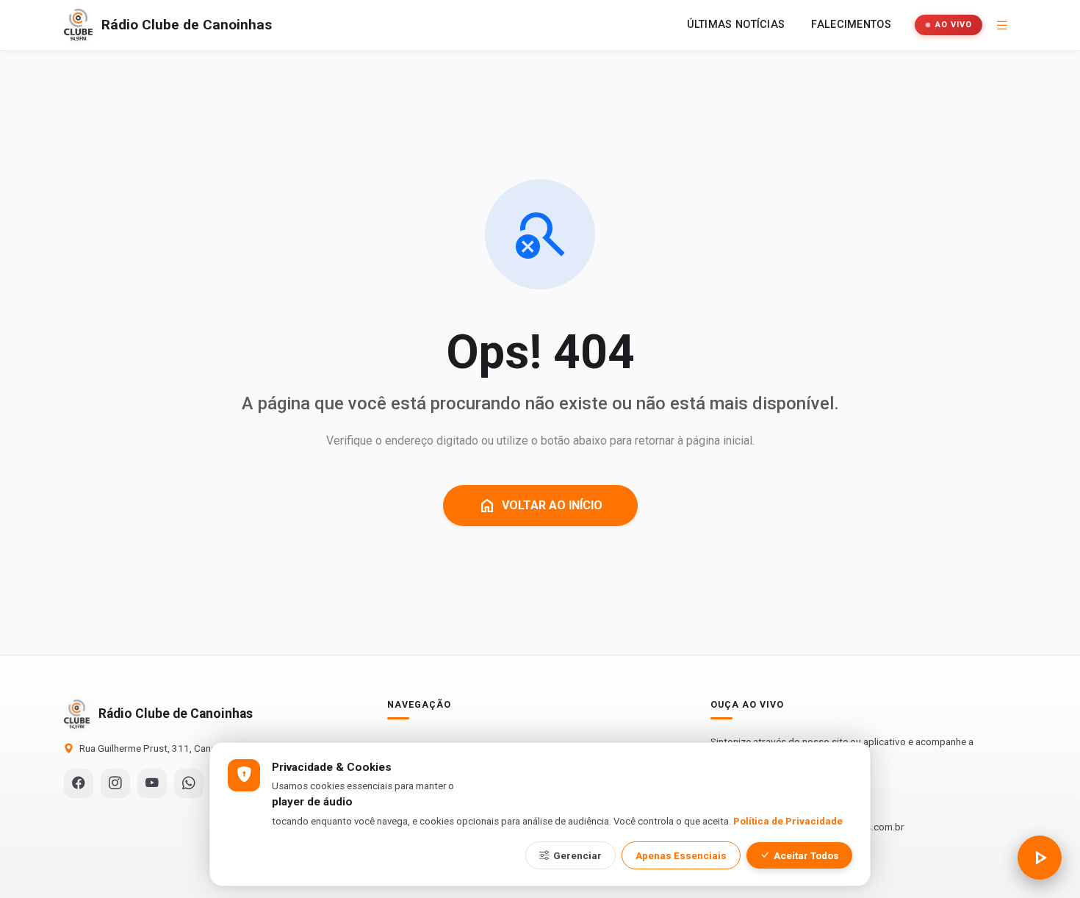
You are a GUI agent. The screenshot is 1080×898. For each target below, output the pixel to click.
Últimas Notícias (736, 24)
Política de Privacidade (788, 821)
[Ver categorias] (1002, 25)
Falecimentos (851, 24)
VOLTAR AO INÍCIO (540, 505)
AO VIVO (953, 24)
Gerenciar (577, 855)
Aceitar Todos (806, 855)
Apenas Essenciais (681, 855)
